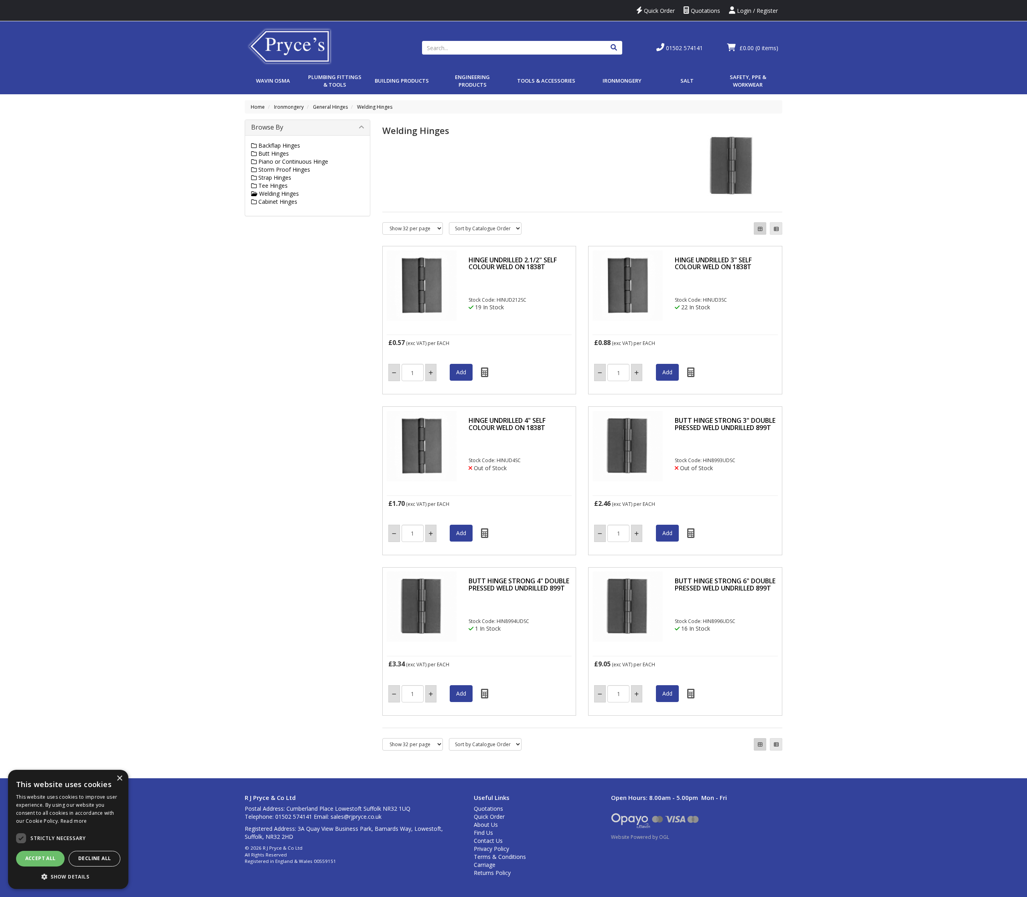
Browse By (267, 127)
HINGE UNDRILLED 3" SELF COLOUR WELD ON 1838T (713, 264)
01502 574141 (683, 48)
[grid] (760, 228)
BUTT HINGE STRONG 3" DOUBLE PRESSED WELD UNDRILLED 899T (725, 424)
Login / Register (756, 10)
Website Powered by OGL (640, 837)
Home (258, 107)
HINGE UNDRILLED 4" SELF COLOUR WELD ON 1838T (507, 424)
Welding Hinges (374, 107)
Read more (74, 821)
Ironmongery (622, 80)
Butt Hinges (273, 153)
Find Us (483, 832)
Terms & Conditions (500, 856)
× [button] (119, 778)
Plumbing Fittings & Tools (334, 80)
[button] (68, 876)
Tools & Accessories (546, 80)
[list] (776, 228)
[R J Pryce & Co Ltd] (290, 45)
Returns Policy (492, 873)
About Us (486, 824)
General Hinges (330, 107)
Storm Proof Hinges (283, 169)
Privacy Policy (491, 848)
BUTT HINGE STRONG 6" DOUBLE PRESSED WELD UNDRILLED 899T (725, 584)
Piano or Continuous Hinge (292, 161)
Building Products (402, 80)
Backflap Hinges (278, 145)
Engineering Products (472, 80)
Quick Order (658, 10)
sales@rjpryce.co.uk (356, 816)
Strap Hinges (274, 177)
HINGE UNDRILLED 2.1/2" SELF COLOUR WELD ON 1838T (513, 264)
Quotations (704, 10)
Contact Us (488, 840)
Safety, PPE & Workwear (748, 80)
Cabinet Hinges (277, 201)
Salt (687, 80)
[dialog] (68, 829)
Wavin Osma (273, 80)
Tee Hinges (272, 185)
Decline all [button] (94, 858)
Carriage (484, 865)
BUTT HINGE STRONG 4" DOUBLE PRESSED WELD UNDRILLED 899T (519, 584)
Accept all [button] (40, 858)
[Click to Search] (613, 48)
